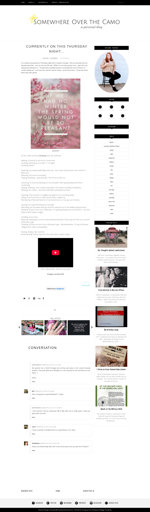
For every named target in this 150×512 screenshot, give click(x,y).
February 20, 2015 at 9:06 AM (44, 391)
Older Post (88, 491)
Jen (33, 391)
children (111, 162)
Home (58, 491)
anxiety (112, 150)
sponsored (112, 205)
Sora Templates (93, 510)
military (111, 193)
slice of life (111, 201)
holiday (112, 178)
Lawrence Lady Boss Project (111, 146)
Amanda (42, 155)
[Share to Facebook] (43, 298)
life (55, 310)
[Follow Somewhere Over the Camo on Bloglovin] (55, 289)
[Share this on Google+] (28, 298)
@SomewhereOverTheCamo (64, 510)
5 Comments (64, 58)
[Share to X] (23, 298)
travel (111, 213)
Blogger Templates (106, 510)
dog (112, 170)
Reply (33, 381)
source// (55, 151)
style (111, 209)
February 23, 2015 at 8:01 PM (49, 443)
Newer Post (28, 491)
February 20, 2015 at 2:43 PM (46, 427)
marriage (111, 189)
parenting (111, 197)
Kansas (112, 142)
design (111, 166)
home (111, 182)
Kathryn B (35, 443)
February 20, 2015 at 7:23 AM (51, 365)
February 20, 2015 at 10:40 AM (52, 408)
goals (111, 174)
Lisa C (34, 427)
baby (111, 154)
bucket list (112, 158)
